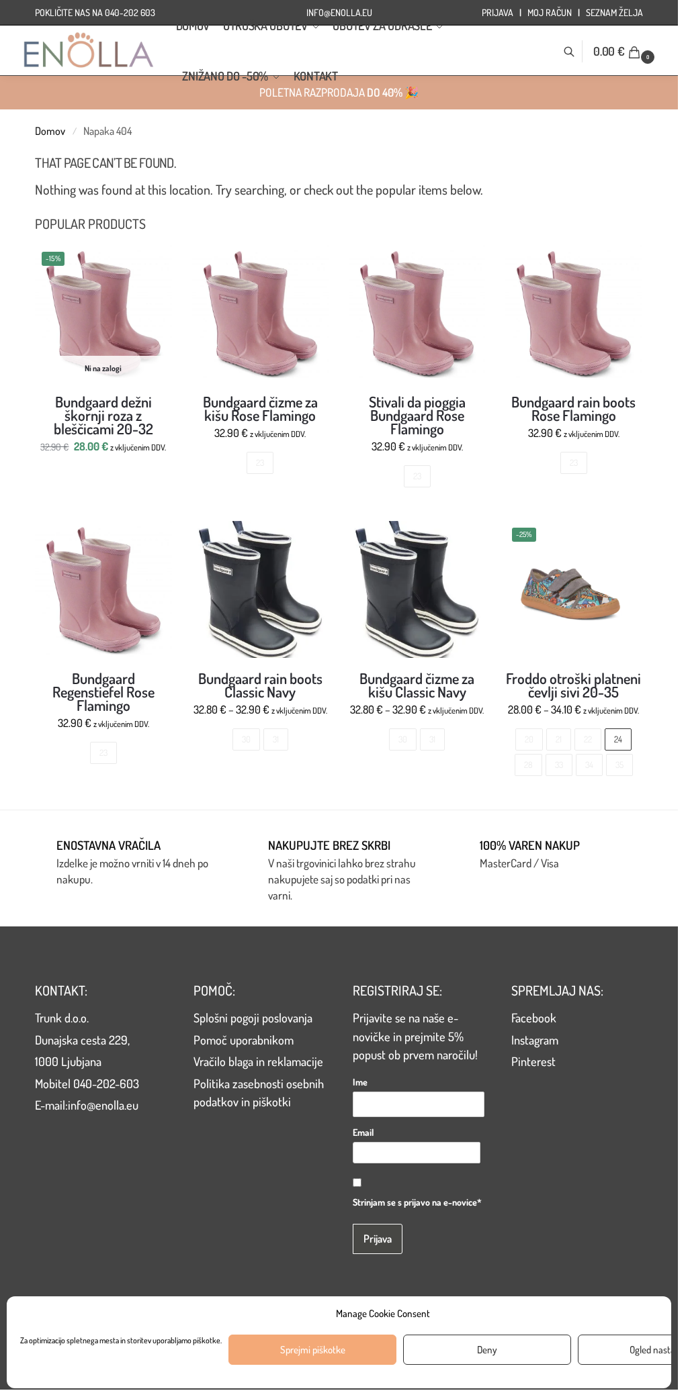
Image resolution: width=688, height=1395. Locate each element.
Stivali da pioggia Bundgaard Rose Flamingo (417, 415)
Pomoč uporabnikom (244, 1039)
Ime (360, 1082)
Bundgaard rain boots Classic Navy (260, 684)
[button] (625, 51)
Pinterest (533, 1061)
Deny (487, 1349)
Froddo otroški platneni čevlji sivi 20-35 (573, 684)
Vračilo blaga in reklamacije (258, 1061)
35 (619, 764)
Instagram (534, 1039)
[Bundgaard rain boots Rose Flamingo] (573, 313)
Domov (50, 131)
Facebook (533, 1017)
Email (363, 1132)
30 (246, 739)
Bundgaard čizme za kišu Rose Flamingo (260, 408)
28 (528, 764)
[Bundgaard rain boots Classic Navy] (260, 589)
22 (588, 739)
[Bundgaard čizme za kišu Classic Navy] (417, 589)
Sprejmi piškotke (312, 1349)
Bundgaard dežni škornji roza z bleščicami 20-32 (103, 415)
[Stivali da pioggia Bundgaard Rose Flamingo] (417, 313)
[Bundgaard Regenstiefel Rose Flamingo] (103, 589)
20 (529, 739)
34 (589, 764)
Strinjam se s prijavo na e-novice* (417, 1202)
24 (618, 739)
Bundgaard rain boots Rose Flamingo (573, 408)
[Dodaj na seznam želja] (155, 262)
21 (559, 739)
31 (276, 739)
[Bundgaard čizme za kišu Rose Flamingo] (260, 313)
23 (260, 462)
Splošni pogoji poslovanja (253, 1017)
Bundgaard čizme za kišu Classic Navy (416, 684)
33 (559, 764)
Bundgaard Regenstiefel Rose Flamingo (103, 691)
